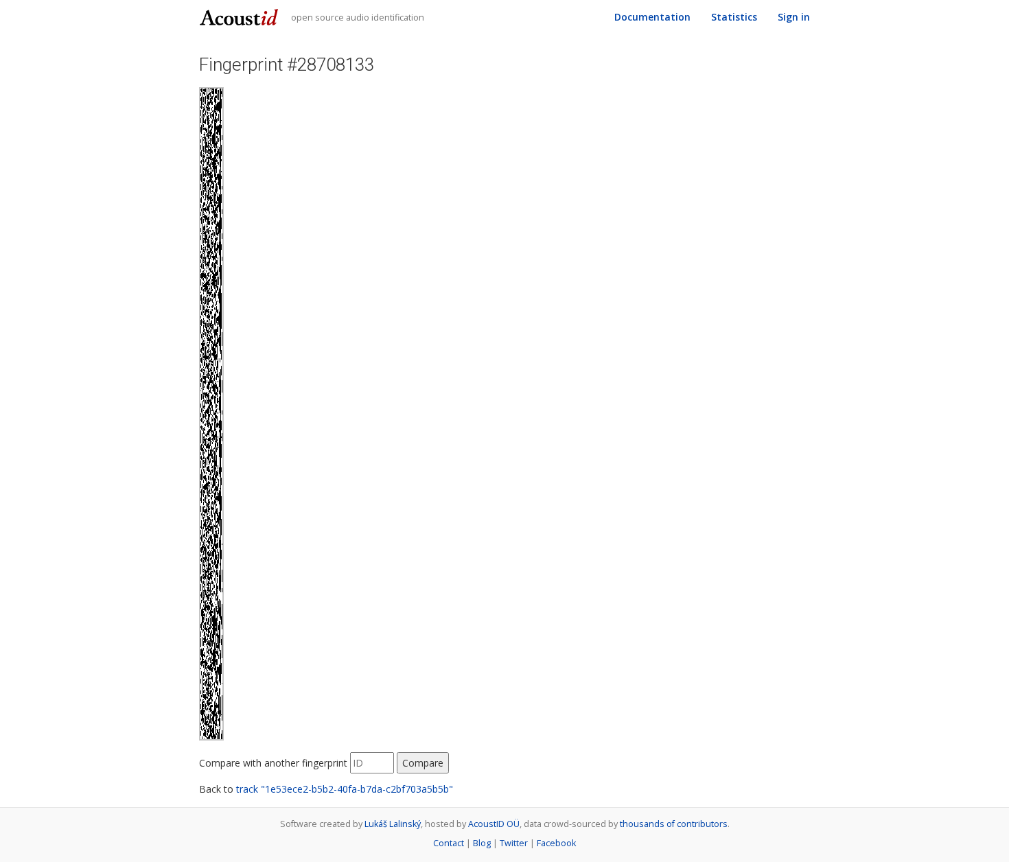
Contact (448, 843)
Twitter (514, 843)
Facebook (556, 843)
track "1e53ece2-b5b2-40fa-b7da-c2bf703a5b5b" (344, 788)
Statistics (734, 16)
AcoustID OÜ (494, 824)
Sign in (794, 16)
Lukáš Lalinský (392, 824)
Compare (422, 762)
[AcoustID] (240, 16)
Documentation (652, 16)
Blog (482, 843)
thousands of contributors (674, 824)
